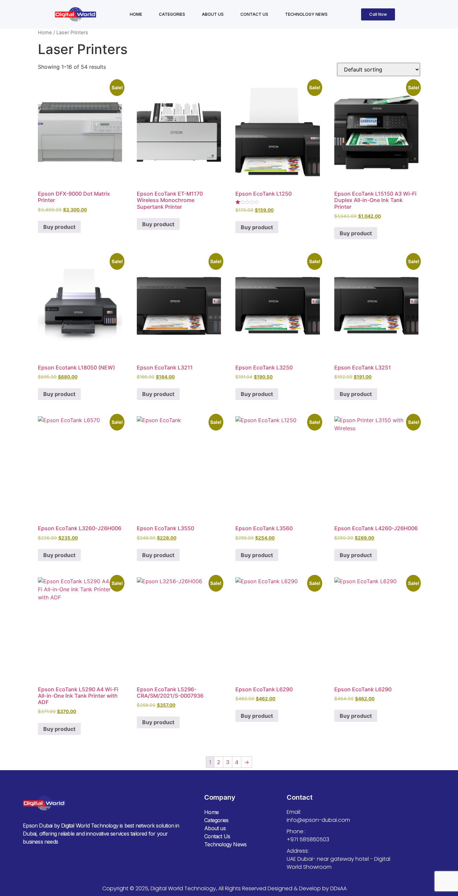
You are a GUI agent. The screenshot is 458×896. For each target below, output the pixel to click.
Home (136, 14)
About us (213, 14)
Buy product (59, 226)
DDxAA (338, 888)
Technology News (306, 14)
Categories (172, 14)
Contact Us (254, 14)
